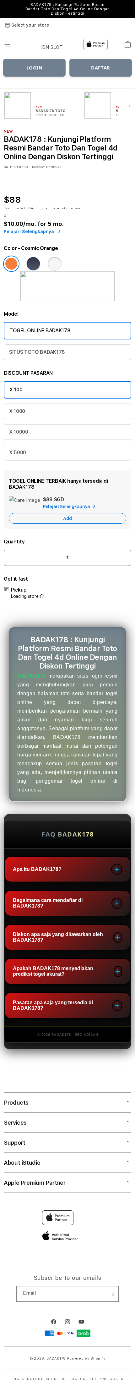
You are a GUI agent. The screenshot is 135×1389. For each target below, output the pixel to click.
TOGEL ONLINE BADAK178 (39, 330)
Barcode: (38, 167)
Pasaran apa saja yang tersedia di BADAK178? (53, 1005)
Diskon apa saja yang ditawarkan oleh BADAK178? (58, 937)
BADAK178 (31, 676)
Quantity (14, 542)
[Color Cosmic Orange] (11, 263)
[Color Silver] (55, 264)
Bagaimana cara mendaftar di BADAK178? (48, 903)
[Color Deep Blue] (33, 264)
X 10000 (18, 432)
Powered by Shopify (86, 1358)
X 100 (15, 390)
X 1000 (17, 411)
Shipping (35, 208)
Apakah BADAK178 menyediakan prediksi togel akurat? (53, 971)
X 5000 (17, 452)
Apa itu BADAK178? (37, 869)
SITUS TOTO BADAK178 (37, 352)
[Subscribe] (111, 1294)
